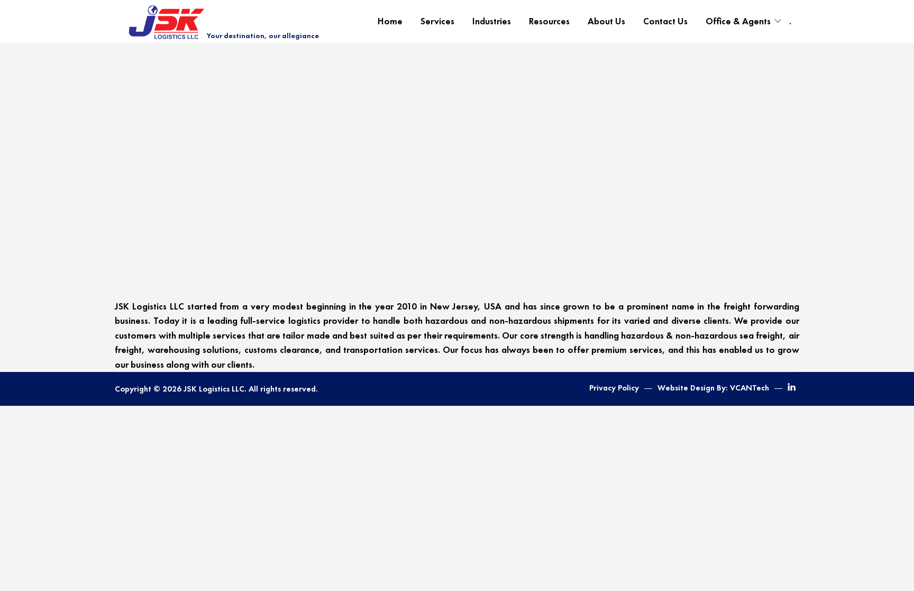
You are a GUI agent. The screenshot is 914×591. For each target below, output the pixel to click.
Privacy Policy (614, 388)
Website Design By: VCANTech (713, 388)
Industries (491, 21)
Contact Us (665, 21)
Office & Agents (738, 21)
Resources (549, 21)
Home (390, 21)
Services (437, 21)
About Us (606, 21)
